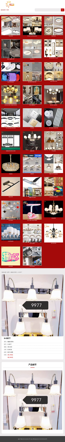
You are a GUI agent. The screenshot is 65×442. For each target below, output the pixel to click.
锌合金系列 (54, 218)
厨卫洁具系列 (32, 266)
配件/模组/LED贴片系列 (53, 127)
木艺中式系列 (32, 243)
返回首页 (3, 10)
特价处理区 (11, 266)
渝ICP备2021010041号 (24, 439)
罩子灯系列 (11, 220)
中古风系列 (54, 150)
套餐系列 (32, 173)
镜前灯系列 (11, 196)
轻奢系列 (10, 173)
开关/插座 (32, 127)
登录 (7, 10)
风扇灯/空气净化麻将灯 (53, 173)
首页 (8, 272)
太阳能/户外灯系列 (32, 197)
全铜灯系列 (32, 150)
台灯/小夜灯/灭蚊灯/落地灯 (32, 220)
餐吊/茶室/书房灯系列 (32, 81)
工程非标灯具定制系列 (53, 196)
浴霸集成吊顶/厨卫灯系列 (10, 150)
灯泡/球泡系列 (10, 241)
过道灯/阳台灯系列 (53, 81)
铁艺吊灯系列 (53, 243)
